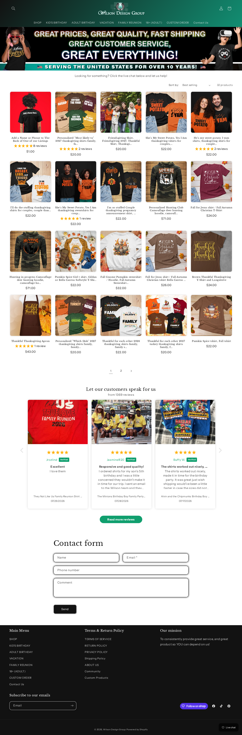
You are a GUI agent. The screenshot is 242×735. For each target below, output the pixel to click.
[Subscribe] (72, 705)
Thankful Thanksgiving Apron (30, 341)
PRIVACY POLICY (96, 652)
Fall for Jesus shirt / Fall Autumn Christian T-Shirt (211, 209)
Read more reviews (121, 519)
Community (93, 671)
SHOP (13, 639)
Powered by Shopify (137, 729)
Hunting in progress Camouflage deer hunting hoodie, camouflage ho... (30, 280)
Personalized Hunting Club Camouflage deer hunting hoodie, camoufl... (166, 210)
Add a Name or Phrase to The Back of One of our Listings (30, 139)
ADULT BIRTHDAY (21, 652)
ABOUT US (92, 665)
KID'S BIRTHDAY (19, 645)
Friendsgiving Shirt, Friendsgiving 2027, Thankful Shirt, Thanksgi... (121, 141)
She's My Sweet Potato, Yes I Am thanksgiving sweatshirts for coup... (75, 210)
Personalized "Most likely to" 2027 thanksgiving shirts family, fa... (75, 141)
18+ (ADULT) (17, 671)
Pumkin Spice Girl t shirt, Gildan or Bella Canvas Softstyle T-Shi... (76, 278)
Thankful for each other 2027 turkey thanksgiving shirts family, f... (166, 344)
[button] (13, 8)
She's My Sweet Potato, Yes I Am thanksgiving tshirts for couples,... (166, 141)
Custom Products (96, 678)
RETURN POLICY (96, 645)
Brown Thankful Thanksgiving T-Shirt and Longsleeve (211, 278)
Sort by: (174, 85)
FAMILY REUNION (21, 665)
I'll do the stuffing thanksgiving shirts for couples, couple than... (30, 209)
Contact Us (16, 684)
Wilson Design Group (114, 729)
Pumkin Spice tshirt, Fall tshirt (211, 341)
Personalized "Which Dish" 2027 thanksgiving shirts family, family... (75, 344)
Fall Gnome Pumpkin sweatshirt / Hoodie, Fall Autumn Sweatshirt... (120, 280)
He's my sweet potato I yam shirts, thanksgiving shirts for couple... (211, 141)
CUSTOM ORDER (20, 678)
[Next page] (131, 371)
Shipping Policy (95, 658)
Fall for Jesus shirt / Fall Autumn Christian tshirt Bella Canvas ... (166, 278)
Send (65, 609)
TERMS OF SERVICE (98, 639)
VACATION (16, 658)
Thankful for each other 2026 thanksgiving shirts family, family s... (121, 344)
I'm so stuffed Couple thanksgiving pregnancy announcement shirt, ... (121, 210)
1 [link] (111, 371)
